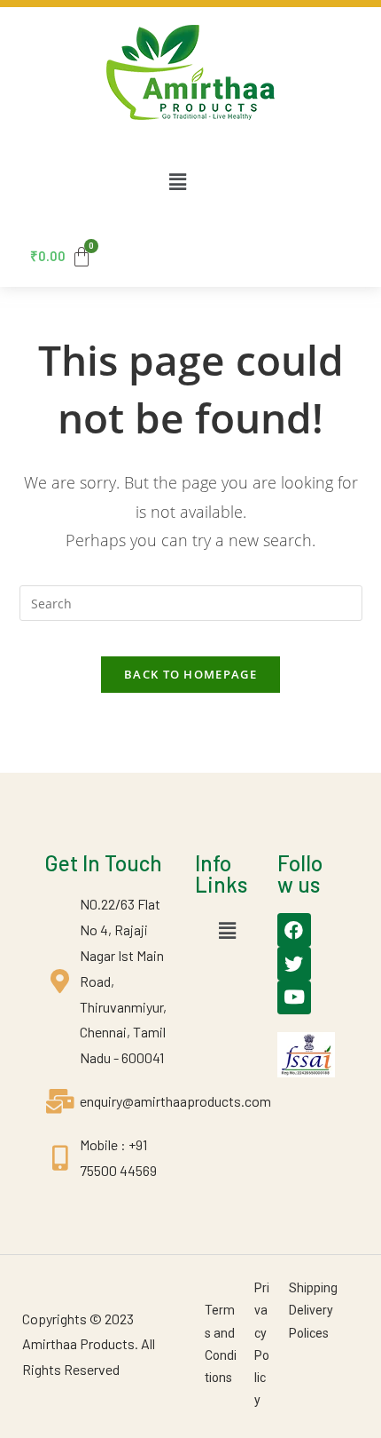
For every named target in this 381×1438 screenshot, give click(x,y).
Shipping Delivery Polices (313, 1310)
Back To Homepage (190, 674)
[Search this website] (190, 601)
